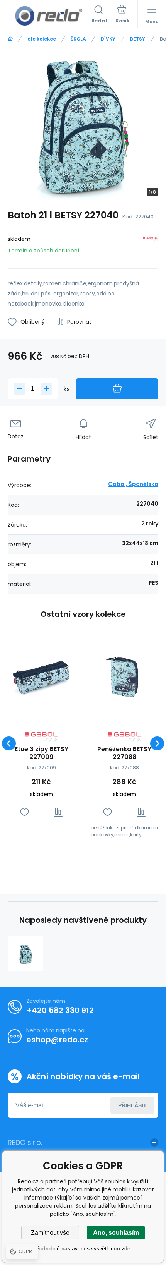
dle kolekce (41, 39)
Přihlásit (132, 1105)
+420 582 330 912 (60, 1010)
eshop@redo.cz (57, 1039)
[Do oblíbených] (24, 812)
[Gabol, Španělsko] (150, 243)
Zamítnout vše (50, 1232)
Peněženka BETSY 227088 (124, 753)
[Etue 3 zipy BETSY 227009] (41, 675)
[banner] (48, 15)
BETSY (137, 39)
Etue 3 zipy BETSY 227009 (41, 753)
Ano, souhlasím (116, 1232)
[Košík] (122, 15)
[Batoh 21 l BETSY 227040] (25, 953)
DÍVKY (108, 39)
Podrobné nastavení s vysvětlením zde (83, 1248)
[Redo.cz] (10, 38)
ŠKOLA (78, 39)
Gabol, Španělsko (133, 484)
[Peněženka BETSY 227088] (124, 675)
